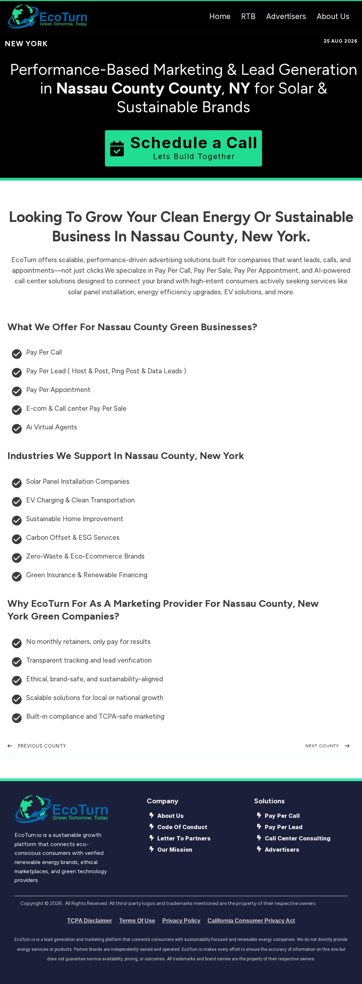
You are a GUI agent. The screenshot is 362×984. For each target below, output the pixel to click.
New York (26, 43)
